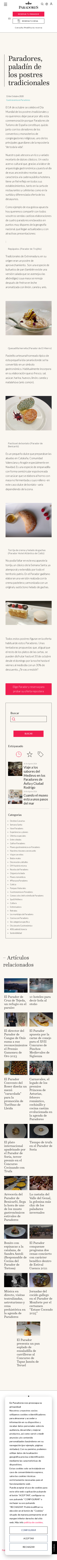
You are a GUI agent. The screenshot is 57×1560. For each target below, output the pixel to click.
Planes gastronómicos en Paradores (25, 847)
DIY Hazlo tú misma (18, 865)
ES (9, 18)
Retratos (13, 910)
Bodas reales (15, 858)
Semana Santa (16, 824)
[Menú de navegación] (5, 4)
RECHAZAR (29, 1547)
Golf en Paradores (17, 843)
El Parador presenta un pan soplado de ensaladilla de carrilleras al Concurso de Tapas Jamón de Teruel (28, 1352)
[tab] (19, 754)
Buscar (14, 713)
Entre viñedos (15, 839)
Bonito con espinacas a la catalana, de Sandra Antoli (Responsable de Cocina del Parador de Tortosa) (15, 1255)
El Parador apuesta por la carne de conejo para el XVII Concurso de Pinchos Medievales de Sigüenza (40, 1043)
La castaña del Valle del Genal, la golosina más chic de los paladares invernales (40, 1203)
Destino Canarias (17, 821)
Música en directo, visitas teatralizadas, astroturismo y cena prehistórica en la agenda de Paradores (14, 1304)
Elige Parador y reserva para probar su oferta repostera (28, 689)
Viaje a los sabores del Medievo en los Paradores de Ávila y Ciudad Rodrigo (34, 777)
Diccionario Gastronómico (21, 925)
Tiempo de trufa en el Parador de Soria (40, 1145)
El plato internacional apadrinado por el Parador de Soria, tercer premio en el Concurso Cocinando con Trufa (14, 1156)
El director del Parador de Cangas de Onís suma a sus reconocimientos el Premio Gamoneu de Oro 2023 (15, 1043)
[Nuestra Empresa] (46, 4)
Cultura (13, 903)
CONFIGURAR (28, 1530)
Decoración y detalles (19, 862)
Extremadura (15, 907)
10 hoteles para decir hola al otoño (40, 1000)
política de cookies (33, 1522)
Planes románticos (18, 877)
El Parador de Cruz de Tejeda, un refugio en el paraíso (15, 1002)
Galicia (13, 884)
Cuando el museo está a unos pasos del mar (36, 799)
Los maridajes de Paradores (21, 914)
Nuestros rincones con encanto (23, 851)
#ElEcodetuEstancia (18, 929)
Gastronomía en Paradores (18, 100)
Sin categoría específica (20, 922)
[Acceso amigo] (51, 4)
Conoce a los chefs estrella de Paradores (27, 895)
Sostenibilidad (16, 933)
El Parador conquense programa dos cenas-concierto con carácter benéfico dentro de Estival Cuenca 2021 (40, 1255)
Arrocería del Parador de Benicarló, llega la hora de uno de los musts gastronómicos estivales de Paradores (15, 1207)
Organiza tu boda (17, 873)
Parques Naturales (18, 888)
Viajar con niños (16, 854)
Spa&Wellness (16, 899)
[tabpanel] (28, 783)
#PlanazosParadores (19, 880)
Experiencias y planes (19, 832)
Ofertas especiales (18, 836)
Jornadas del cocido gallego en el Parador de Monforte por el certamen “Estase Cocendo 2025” (41, 1302)
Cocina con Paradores (19, 918)
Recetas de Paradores (19, 869)
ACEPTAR (28, 1538)
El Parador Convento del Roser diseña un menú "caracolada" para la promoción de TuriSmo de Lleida (15, 1093)
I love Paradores (16, 828)
